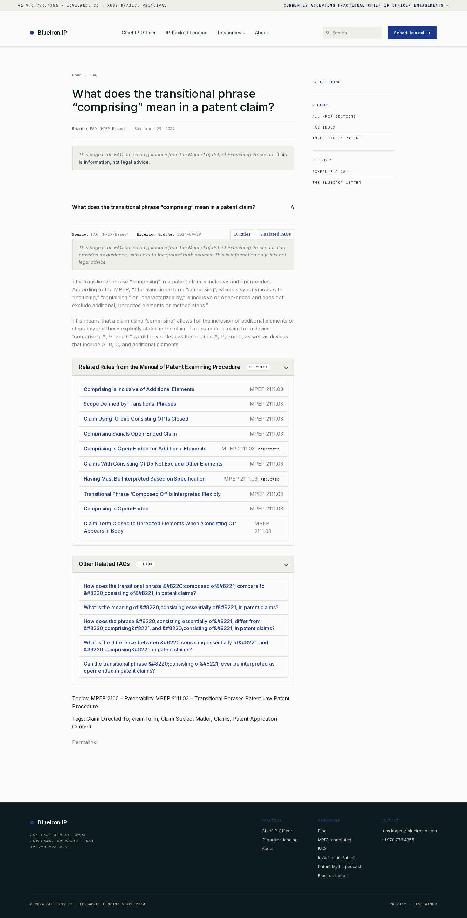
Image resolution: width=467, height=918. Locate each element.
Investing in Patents (338, 138)
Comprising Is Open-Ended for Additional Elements (145, 448)
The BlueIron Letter (336, 182)
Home (77, 74)
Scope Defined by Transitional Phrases (130, 404)
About (261, 32)
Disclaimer (425, 904)
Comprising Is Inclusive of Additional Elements (139, 389)
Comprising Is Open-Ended (116, 508)
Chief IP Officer (139, 32)
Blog (322, 830)
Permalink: (85, 742)
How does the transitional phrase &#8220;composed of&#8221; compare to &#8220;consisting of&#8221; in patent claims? (174, 589)
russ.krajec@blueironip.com (409, 830)
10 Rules (242, 234)
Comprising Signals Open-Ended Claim (130, 433)
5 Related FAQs (275, 234)
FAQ (93, 74)
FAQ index (323, 127)
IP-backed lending (280, 839)
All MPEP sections (334, 116)
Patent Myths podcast (339, 866)
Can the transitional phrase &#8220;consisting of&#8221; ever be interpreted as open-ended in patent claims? (179, 667)
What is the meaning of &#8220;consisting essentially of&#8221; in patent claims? (181, 607)
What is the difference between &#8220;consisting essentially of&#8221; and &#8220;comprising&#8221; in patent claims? (176, 646)
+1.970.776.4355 (398, 839)
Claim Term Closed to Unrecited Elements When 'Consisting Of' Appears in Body (160, 527)
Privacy (398, 904)
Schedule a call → (412, 32)
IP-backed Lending (187, 32)
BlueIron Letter (332, 875)
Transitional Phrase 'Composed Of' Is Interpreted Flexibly (152, 494)
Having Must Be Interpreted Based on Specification (145, 479)
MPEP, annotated (334, 839)
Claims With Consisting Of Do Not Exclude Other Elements (153, 464)
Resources (231, 32)
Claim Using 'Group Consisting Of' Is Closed (136, 419)
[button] (183, 207)
